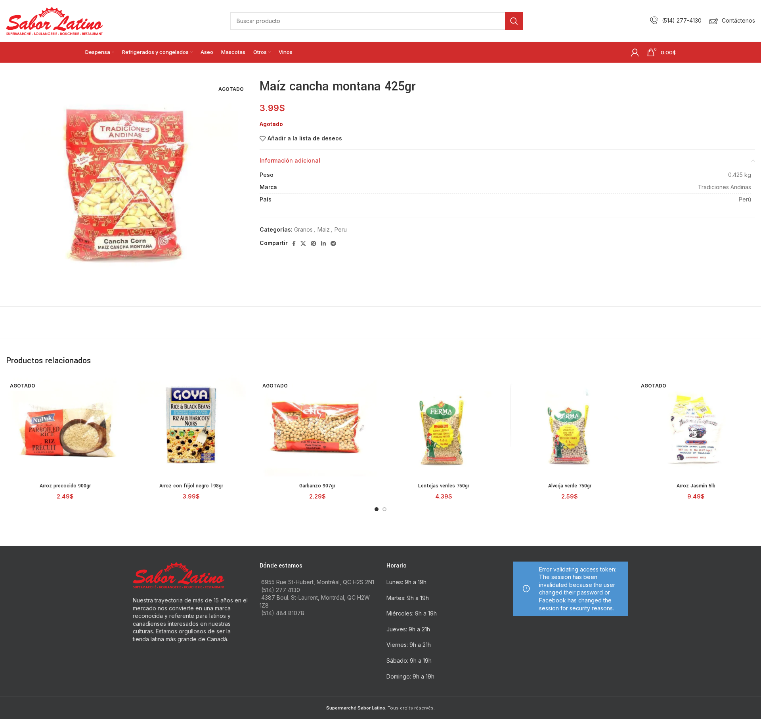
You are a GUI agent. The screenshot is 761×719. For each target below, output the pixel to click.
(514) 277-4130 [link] (682, 20)
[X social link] (303, 243)
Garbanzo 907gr (317, 485)
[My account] (635, 52)
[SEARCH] (514, 21)
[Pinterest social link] (313, 243)
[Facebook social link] (294, 243)
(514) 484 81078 (282, 613)
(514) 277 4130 (280, 590)
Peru (341, 229)
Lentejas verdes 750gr (443, 485)
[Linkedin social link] (323, 243)
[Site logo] (54, 20)
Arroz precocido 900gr (65, 485)
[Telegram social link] (333, 243)
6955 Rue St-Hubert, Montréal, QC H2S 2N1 (317, 582)
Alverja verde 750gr (569, 485)
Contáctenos (738, 20)
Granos (303, 229)
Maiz (323, 229)
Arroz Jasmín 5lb (696, 485)
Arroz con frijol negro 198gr (191, 485)
